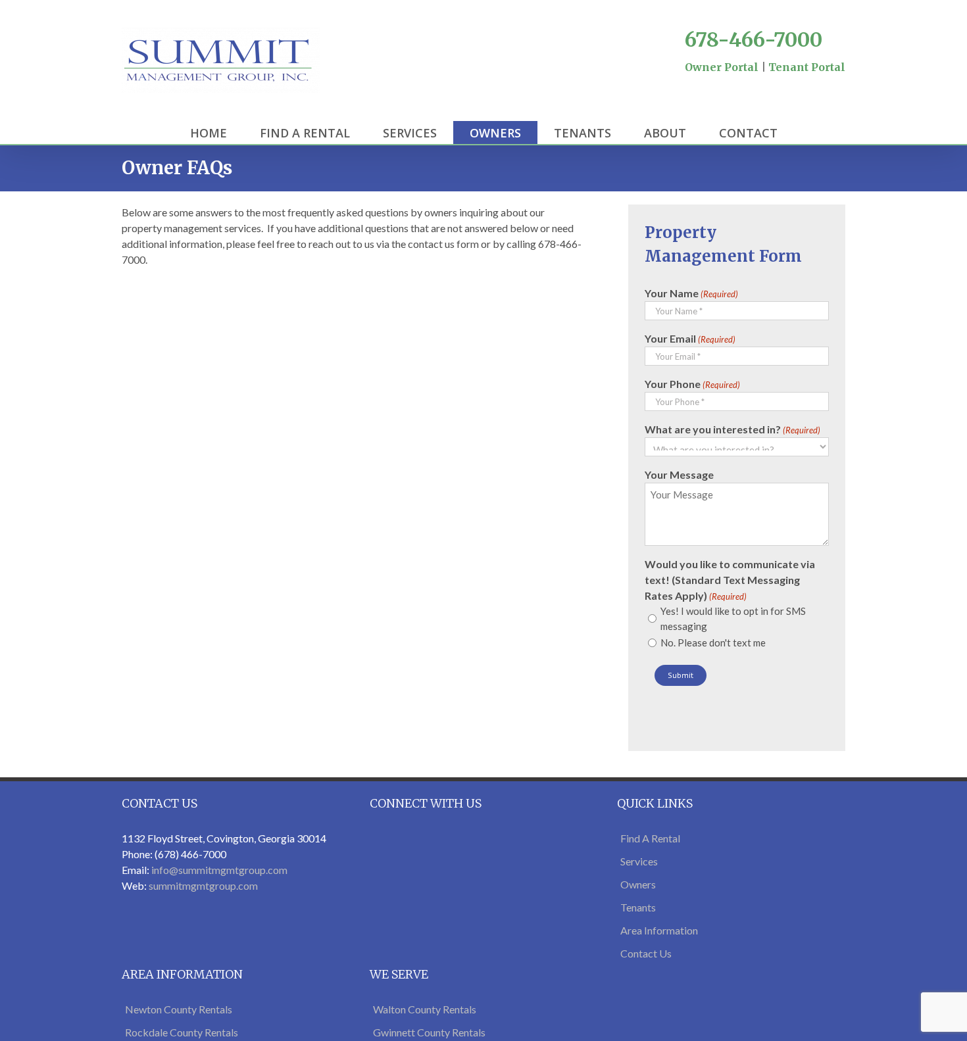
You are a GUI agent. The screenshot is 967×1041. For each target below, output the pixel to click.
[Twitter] (740, 82)
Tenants (638, 907)
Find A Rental (650, 838)
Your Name (691, 293)
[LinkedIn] (815, 82)
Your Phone (692, 383)
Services (639, 861)
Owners (638, 884)
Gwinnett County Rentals (429, 1032)
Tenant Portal (806, 67)
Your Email (690, 338)
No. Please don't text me (713, 642)
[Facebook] (715, 82)
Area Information (659, 930)
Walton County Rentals (424, 1009)
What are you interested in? (732, 429)
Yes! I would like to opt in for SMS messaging (733, 618)
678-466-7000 (753, 39)
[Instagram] (790, 82)
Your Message (679, 474)
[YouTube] (765, 82)
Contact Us (646, 953)
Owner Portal (721, 67)
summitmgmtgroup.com (203, 885)
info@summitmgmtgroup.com (219, 869)
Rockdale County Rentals (181, 1032)
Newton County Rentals (178, 1009)
